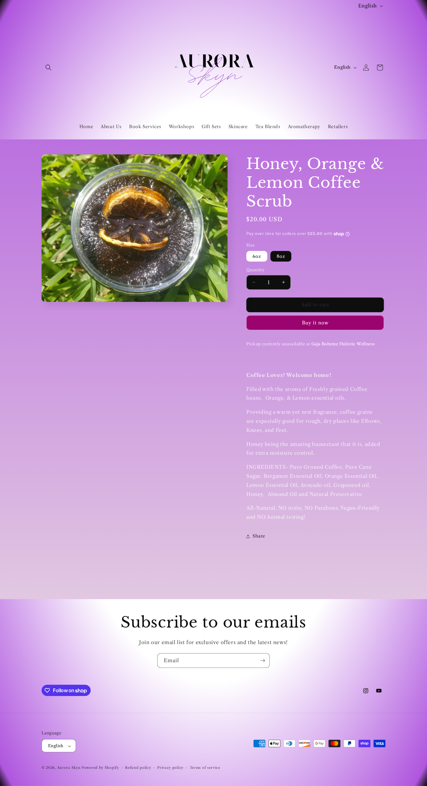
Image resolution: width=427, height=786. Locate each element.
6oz (257, 256)
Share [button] (259, 536)
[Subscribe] (262, 660)
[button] (48, 67)
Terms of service (205, 767)
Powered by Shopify (100, 768)
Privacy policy (170, 767)
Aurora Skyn (69, 768)
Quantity (255, 269)
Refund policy (138, 767)
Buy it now (315, 323)
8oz (281, 256)
